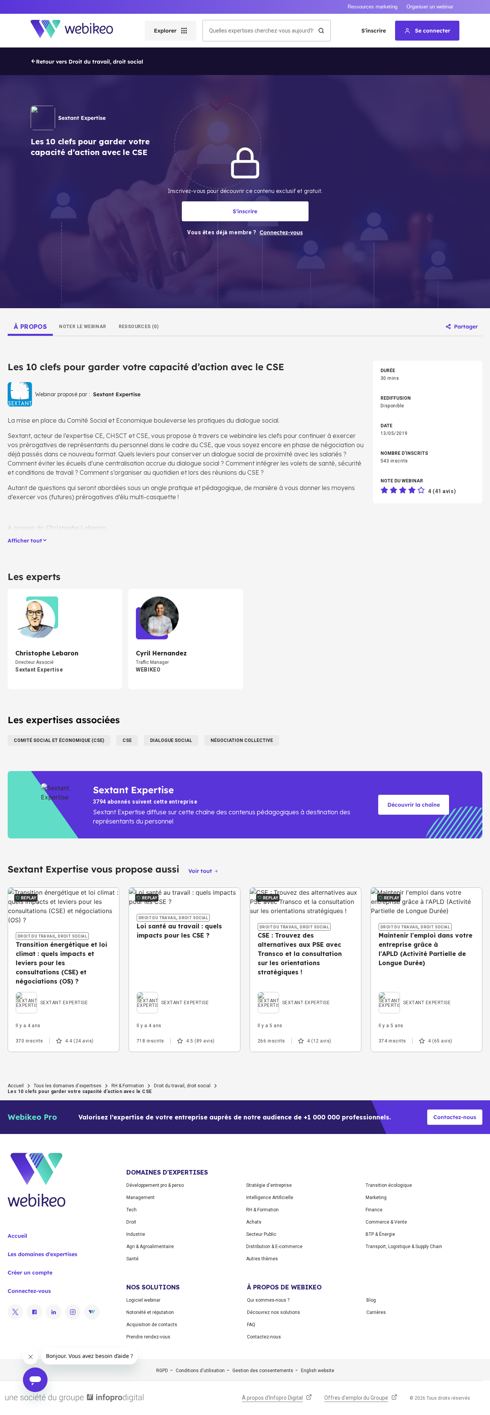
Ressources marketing (372, 7)
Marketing (376, 1197)
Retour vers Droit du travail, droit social (89, 61)
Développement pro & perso (155, 1185)
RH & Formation (127, 1085)
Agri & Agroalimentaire (150, 1246)
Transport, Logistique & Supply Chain (404, 1246)
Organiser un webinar (430, 7)
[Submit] (321, 31)
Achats (253, 1222)
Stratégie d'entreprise (269, 1185)
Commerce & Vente (386, 1222)
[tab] (30, 326)
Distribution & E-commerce (274, 1246)
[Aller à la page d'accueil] (78, 30)
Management (140, 1197)
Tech (131, 1209)
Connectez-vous (29, 1291)
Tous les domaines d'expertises (67, 1085)
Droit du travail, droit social (182, 1085)
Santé (132, 1258)
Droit (131, 1222)
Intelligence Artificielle (269, 1197)
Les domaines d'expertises (42, 1254)
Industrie (135, 1234)
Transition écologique (389, 1185)
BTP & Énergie (380, 1234)
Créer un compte (30, 1272)
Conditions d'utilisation (200, 1370)
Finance (374, 1209)
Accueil (16, 1085)
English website (317, 1370)
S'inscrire (373, 30)
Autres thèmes (262, 1258)
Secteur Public (261, 1234)
